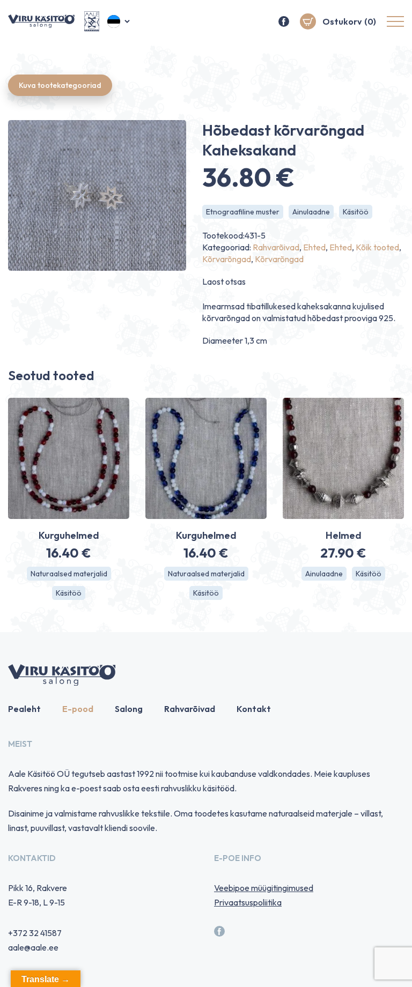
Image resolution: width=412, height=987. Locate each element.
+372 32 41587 (35, 932)
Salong (129, 708)
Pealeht (24, 708)
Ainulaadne (311, 212)
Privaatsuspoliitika (248, 902)
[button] (119, 21)
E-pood (77, 708)
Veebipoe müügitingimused (263, 887)
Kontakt (254, 708)
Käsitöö (356, 212)
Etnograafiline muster (242, 212)
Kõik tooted (377, 247)
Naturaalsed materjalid (69, 573)
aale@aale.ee (33, 947)
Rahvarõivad (276, 247)
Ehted (314, 247)
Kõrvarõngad (226, 259)
